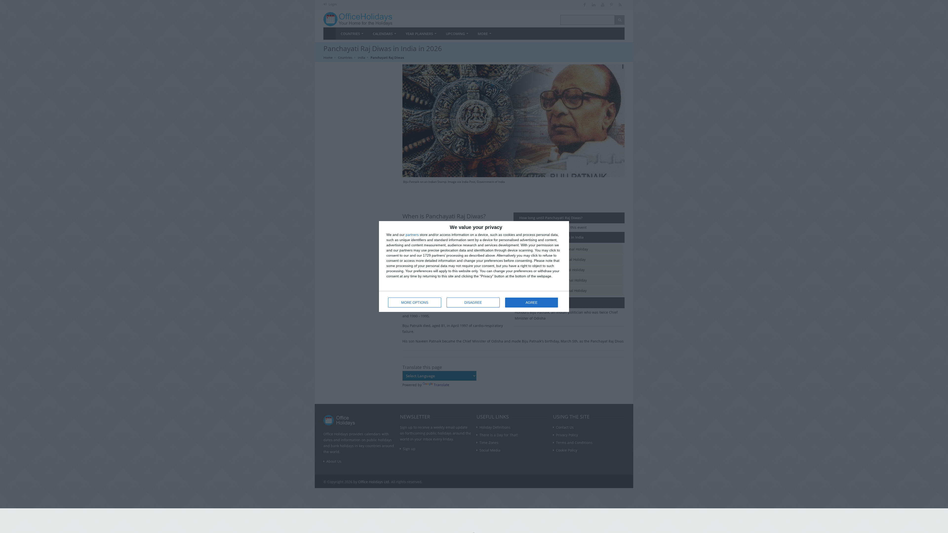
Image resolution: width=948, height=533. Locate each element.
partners (412, 234)
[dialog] (474, 266)
